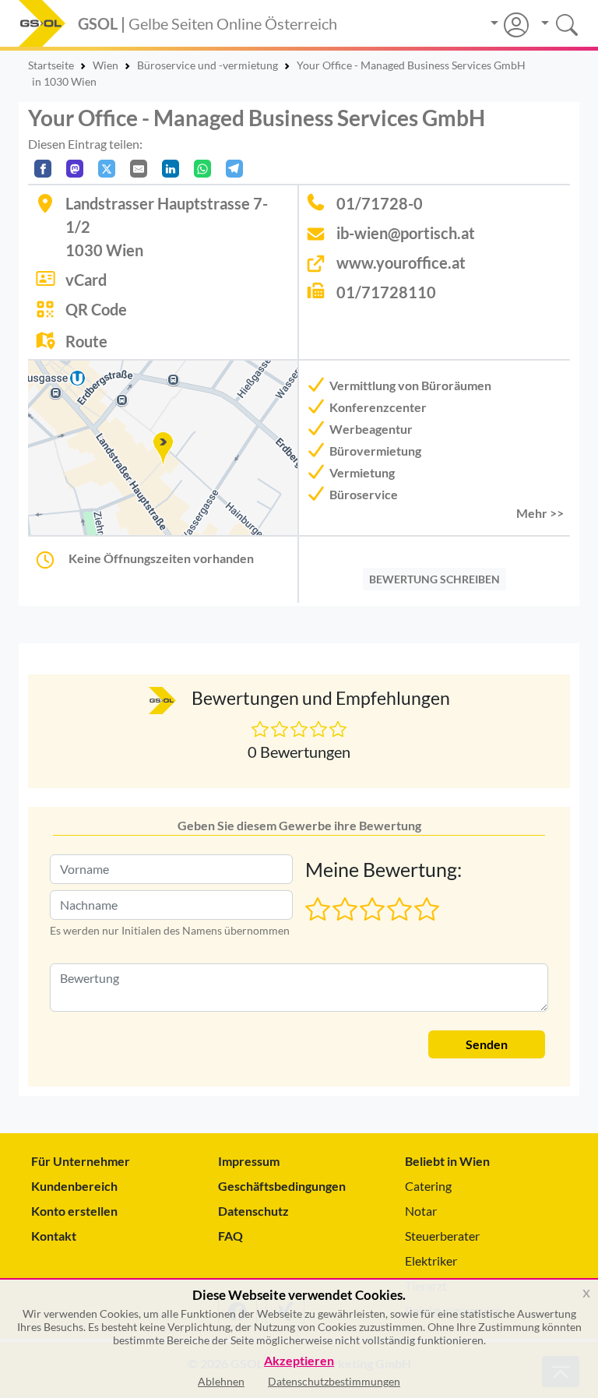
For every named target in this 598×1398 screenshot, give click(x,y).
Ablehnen (221, 1381)
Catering (428, 1185)
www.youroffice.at (401, 262)
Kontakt (53, 1235)
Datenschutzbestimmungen (334, 1381)
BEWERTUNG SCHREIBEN (434, 579)
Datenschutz (253, 1210)
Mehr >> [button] (540, 512)
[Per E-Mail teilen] (138, 169)
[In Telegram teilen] (234, 169)
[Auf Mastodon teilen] (74, 169)
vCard (86, 279)
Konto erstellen (74, 1210)
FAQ (230, 1235)
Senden (487, 1044)
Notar (421, 1210)
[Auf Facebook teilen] (42, 169)
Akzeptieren (299, 1361)
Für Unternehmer (80, 1160)
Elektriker (431, 1260)
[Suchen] (554, 23)
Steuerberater (442, 1235)
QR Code (96, 309)
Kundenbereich (74, 1185)
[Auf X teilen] (106, 169)
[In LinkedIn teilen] (170, 169)
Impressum (249, 1160)
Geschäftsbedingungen (282, 1185)
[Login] (510, 24)
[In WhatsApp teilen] (202, 169)
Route (86, 341)
